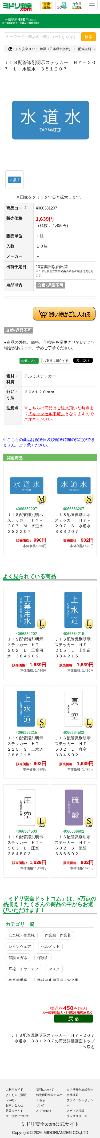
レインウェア (20, 946)
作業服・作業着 (58, 935)
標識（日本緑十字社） (56, 49)
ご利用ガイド (14, 1089)
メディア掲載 (75, 1110)
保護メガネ (18, 958)
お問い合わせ (14, 1105)
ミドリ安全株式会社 (80, 1089)
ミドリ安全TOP (23, 49)
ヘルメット (50, 946)
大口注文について (17, 1116)
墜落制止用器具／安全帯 (57, 980)
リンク (40, 1105)
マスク (54, 969)
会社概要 (72, 1094)
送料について (45, 1089)
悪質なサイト (14, 1110)
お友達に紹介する (56, 360)
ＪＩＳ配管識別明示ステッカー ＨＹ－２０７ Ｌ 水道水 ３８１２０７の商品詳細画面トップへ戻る (53, 1041)
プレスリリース (77, 1116)
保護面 (43, 958)
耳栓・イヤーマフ (23, 969)
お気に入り (29, 361)
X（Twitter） (44, 1110)
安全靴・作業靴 (22, 935)
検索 (88, 37)
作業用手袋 (18, 980)
